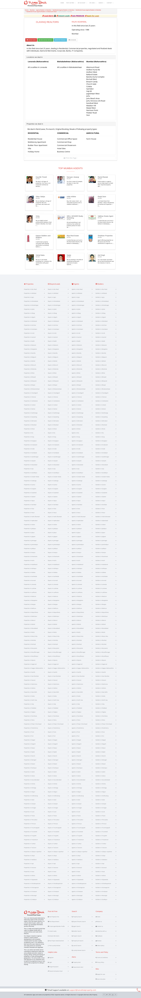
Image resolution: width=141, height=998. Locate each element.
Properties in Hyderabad (30, 520)
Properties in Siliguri (29, 792)
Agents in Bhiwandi (77, 381)
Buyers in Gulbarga (53, 480)
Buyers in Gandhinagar (54, 457)
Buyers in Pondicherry (54, 728)
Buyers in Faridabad (53, 453)
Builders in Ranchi (101, 756)
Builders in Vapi (100, 863)
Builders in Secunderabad (103, 780)
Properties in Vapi (29, 863)
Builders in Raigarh (101, 744)
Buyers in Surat (52, 811)
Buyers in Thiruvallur (53, 819)
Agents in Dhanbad (77, 425)
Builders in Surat (100, 811)
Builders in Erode (100, 449)
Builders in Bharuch (101, 365)
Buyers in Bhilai (52, 373)
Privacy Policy (100, 962)
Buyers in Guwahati (53, 492)
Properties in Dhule (29, 429)
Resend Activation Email (56, 971)
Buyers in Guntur (52, 484)
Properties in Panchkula (30, 716)
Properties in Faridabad (30, 453)
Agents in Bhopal (76, 385)
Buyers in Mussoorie (53, 648)
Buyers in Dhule (52, 429)
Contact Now (32, 40)
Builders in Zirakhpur (101, 899)
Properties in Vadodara (30, 859)
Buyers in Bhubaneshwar (55, 389)
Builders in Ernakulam (102, 445)
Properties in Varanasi (30, 867)
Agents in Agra (76, 297)
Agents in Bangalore (77, 349)
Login (50, 962)
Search (101, 3)
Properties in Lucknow (30, 588)
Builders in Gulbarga (101, 480)
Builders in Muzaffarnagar (103, 652)
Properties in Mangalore (30, 600)
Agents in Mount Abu (77, 636)
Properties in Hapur (29, 500)
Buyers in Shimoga (53, 788)
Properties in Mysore (29, 660)
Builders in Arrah (100, 333)
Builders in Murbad (101, 644)
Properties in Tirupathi (30, 835)
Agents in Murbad (77, 644)
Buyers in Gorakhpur (53, 472)
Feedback (99, 936)
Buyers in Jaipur (52, 532)
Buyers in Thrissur (53, 823)
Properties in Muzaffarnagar (31, 652)
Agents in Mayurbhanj (78, 612)
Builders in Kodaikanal (102, 564)
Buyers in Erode (52, 449)
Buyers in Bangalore (53, 349)
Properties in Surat (29, 811)
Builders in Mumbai (101, 640)
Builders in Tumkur (101, 843)
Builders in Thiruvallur (102, 819)
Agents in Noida (76, 696)
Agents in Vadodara (77, 859)
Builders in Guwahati (101, 492)
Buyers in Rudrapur (53, 768)
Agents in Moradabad (78, 628)
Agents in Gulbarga (77, 480)
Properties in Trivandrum (31, 839)
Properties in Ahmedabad (31, 301)
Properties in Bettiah (29, 361)
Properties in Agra (29, 297)
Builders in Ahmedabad (102, 301)
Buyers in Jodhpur (53, 548)
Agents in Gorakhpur (77, 472)
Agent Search (76, 926)
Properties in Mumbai (30, 640)
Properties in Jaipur (29, 532)
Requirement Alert (78, 967)
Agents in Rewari (76, 764)
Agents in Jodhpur (77, 548)
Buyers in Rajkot (52, 752)
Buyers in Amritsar (53, 325)
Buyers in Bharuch (53, 365)
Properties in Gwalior (29, 496)
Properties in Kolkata (29, 572)
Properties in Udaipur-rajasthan (32, 851)
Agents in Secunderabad (78, 780)
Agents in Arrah (76, 333)
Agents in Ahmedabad (78, 301)
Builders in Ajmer (100, 309)
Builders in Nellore (101, 688)
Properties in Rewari (29, 764)
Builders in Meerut (101, 620)
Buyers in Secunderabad (54, 780)
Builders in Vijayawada (102, 879)
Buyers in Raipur (52, 748)
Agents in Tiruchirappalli (78, 827)
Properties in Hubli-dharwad (32, 516)
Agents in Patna (76, 720)
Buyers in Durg (52, 437)
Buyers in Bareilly (52, 353)
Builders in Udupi (100, 855)
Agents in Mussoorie (77, 648)
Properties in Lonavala (30, 584)
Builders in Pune (100, 732)
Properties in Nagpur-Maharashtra (33, 668)
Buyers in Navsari (53, 680)
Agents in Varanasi (77, 867)
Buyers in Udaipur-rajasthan (55, 851)
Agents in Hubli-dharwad (78, 516)
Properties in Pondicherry (31, 728)
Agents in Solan (76, 800)
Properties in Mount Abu (30, 636)
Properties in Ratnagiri (30, 760)
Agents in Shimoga (77, 788)
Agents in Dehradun (77, 421)
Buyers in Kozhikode (53, 576)
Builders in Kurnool (101, 580)
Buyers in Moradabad (54, 628)
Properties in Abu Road (30, 289)
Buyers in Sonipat (53, 804)
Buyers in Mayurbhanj (54, 612)
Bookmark (73, 40)
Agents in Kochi (76, 560)
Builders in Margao (101, 604)
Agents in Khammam (77, 556)
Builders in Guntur (101, 484)
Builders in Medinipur (102, 616)
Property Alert (77, 962)
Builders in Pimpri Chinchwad (104, 724)
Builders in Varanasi (101, 867)
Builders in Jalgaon (101, 536)
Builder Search (77, 931)
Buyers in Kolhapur (53, 568)
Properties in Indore (29, 524)
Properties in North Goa (30, 700)
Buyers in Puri (52, 736)
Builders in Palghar (101, 712)
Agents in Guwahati (77, 492)
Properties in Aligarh (29, 317)
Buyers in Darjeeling (53, 417)
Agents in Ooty (76, 704)
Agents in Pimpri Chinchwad (79, 724)
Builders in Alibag (100, 313)
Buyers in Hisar (52, 508)
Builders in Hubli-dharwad (103, 516)
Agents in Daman (76, 409)
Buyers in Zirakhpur (53, 899)
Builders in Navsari (101, 680)
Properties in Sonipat (29, 804)
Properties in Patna (29, 720)
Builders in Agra (100, 297)
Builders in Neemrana (102, 684)
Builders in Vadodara (101, 859)
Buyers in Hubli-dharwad (55, 516)
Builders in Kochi (100, 560)
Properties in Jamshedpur (31, 544)
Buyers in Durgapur (53, 441)
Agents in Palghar (76, 712)
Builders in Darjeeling (102, 417)
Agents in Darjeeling (77, 417)
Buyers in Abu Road (53, 289)
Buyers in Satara (52, 776)
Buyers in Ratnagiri (53, 760)
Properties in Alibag (29, 313)
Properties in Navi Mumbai (31, 676)
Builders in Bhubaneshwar (103, 389)
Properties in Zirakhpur (30, 899)
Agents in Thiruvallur (77, 819)
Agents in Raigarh (76, 744)
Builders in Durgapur (101, 441)
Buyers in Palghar (53, 712)
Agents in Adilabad (77, 293)
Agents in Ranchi (76, 756)
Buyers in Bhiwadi (53, 377)
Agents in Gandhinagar (78, 457)
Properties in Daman (29, 409)
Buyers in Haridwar (53, 504)
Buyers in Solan (52, 800)
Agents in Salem (76, 772)
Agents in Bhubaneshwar (79, 389)
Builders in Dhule (100, 429)
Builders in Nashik (101, 672)
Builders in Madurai (101, 596)
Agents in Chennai (77, 397)
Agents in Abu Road (77, 289)
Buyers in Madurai (53, 596)
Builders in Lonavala (101, 584)
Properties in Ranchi (29, 756)
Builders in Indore (101, 524)
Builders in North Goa (102, 700)
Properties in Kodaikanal (30, 564)
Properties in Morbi (29, 632)
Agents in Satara (76, 776)
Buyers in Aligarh (52, 317)
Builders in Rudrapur (101, 768)
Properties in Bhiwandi (30, 381)
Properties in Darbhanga (30, 413)
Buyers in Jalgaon (52, 536)
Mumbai (32, 10)
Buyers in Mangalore (53, 600)
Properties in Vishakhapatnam (32, 883)
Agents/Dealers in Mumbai (43, 10)
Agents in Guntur (76, 484)
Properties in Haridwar (30, 504)
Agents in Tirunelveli (77, 831)
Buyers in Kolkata (52, 572)
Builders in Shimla (101, 784)
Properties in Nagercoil (30, 664)
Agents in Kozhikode (77, 576)
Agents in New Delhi (77, 692)
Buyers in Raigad (52, 740)
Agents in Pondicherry (78, 728)
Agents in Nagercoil (77, 664)
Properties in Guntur (29, 484)
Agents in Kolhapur (77, 568)
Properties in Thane (29, 815)
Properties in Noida (29, 696)
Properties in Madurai (30, 596)
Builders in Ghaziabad (102, 465)
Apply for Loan (101, 974)
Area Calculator (101, 979)
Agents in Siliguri (76, 792)
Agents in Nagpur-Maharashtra (80, 668)
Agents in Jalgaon (76, 536)
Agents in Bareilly (76, 353)
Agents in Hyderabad (77, 520)
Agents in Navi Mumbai (78, 676)
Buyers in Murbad (53, 644)
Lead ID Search (77, 945)
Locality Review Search (79, 950)
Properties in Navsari (29, 680)
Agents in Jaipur (76, 532)
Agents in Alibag (76, 313)
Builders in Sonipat (101, 804)
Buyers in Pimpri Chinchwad (55, 724)
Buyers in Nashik (52, 672)
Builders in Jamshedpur (102, 544)
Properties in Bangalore (30, 349)
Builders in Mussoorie (102, 648)
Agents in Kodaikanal (77, 564)
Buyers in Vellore (52, 875)
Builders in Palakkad (101, 708)
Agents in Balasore (77, 345)
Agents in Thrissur (77, 823)
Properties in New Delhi (30, 692)
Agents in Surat (76, 811)
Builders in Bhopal (101, 385)
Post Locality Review (54, 945)
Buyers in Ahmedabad (54, 301)
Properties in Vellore (29, 875)
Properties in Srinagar (30, 808)
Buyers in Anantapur (53, 329)
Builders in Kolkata (101, 572)
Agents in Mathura (77, 608)
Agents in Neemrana (77, 684)
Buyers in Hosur (52, 512)
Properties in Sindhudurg (31, 796)
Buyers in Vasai (52, 871)
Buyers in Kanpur (52, 552)
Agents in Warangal (77, 895)
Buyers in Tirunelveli (53, 831)
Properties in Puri (29, 736)
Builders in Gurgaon (101, 488)
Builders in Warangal (101, 895)
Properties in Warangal (30, 895)
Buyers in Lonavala (53, 584)
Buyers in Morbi (52, 632)
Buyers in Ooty (52, 704)
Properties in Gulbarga (30, 480)
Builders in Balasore (101, 345)
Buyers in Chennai (53, 397)
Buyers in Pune (52, 732)
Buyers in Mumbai (53, 640)
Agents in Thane (76, 815)
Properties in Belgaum (30, 357)
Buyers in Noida (52, 696)
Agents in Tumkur (76, 843)
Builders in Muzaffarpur (102, 656)
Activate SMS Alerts (53, 936)
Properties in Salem (29, 772)
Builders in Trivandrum (102, 839)
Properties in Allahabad (30, 321)
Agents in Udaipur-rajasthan (79, 851)
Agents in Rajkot (76, 752)
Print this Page (70, 158)
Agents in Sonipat (76, 804)
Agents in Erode (76, 449)
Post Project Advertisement (56, 941)
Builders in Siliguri (101, 792)
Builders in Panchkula (102, 716)
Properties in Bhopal (29, 385)
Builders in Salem (100, 772)
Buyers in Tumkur (53, 843)
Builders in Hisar (100, 508)
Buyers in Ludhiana (53, 592)
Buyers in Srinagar (53, 808)
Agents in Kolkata (76, 572)
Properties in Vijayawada (30, 879)
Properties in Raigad (29, 740)
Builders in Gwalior (101, 496)
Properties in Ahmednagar (31, 305)
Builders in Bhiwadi (101, 377)
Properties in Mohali (29, 624)
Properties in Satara (29, 776)
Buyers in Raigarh (53, 744)
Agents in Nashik (76, 672)
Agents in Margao (76, 604)
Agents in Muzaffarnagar (78, 652)
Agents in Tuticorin (77, 847)
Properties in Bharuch (30, 365)
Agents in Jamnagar (77, 540)
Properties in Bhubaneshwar (32, 389)
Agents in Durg (76, 437)
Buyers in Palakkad (53, 708)
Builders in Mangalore (102, 600)
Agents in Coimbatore (78, 401)
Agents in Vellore (76, 875)
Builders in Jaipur (100, 532)
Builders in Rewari (101, 764)
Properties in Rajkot (29, 752)
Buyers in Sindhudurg (54, 796)
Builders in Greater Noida (103, 476)
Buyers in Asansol (53, 337)
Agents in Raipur (76, 748)
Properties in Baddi (29, 341)
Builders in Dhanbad (101, 425)
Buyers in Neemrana (53, 684)
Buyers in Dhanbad (53, 425)
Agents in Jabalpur (77, 528)
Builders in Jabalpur (101, 528)
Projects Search (77, 936)
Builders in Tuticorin (101, 847)
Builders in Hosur (100, 512)
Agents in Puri (75, 736)
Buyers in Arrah (52, 333)
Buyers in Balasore (53, 345)
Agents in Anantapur (77, 329)
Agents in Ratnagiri (77, 760)
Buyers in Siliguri (52, 792)
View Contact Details (46, 40)
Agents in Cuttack (76, 405)
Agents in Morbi (76, 632)
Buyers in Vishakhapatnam (55, 883)
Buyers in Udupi (52, 855)
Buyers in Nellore (52, 688)
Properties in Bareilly (29, 353)
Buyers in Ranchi (52, 756)
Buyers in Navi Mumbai (54, 676)
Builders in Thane (100, 815)
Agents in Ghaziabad (77, 465)
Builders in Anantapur (102, 329)
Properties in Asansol (30, 337)
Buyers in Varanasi (53, 867)
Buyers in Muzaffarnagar (55, 652)
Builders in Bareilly (101, 353)
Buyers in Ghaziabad (53, 465)
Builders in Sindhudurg (102, 796)
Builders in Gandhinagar (102, 457)
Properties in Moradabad (31, 628)
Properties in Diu (28, 433)
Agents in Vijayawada (77, 879)
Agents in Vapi (76, 863)
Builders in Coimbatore (102, 401)
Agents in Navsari (76, 680)
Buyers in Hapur (52, 500)
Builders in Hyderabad (102, 520)
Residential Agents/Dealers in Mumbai (63, 10)
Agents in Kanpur (76, 552)
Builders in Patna (100, 720)
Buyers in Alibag (52, 313)
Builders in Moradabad (102, 628)
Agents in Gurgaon (77, 488)
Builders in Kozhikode (102, 576)
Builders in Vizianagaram (102, 887)
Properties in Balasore (30, 345)
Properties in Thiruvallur (30, 819)
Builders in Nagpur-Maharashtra (105, 668)
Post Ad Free (70, 3)
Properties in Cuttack (29, 405)
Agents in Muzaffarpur (78, 656)
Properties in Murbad (30, 644)
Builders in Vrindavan (101, 891)
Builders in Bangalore (101, 349)
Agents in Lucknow (77, 588)
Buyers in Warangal (53, 895)
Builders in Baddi (100, 341)
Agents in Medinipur (77, 616)
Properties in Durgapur (30, 441)
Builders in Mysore (101, 660)
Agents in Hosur (76, 512)
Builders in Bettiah (101, 361)
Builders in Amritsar (101, 325)
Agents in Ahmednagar (78, 305)
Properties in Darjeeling (30, 417)
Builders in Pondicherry (102, 728)
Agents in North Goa (77, 700)
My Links (92, 3)
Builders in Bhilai (100, 373)
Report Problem (60, 40)
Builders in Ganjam (101, 461)
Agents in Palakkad (77, 708)
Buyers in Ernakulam (53, 445)
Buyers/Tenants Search (79, 921)
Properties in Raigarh (30, 744)
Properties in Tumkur (30, 843)
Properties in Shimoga (30, 788)
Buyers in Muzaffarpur (54, 656)
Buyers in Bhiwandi (53, 381)
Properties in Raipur (29, 748)
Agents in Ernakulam (77, 445)
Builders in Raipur (101, 748)
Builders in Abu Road (101, 289)
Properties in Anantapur (30, 329)
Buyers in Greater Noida (54, 476)
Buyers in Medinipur (53, 616)
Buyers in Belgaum (53, 357)
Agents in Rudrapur (77, 768)
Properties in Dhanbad (30, 425)
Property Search (77, 916)
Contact (109, 3)
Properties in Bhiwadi (30, 377)
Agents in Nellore (76, 688)
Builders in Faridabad (101, 453)
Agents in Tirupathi (77, 835)
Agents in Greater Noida (78, 476)
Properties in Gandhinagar (31, 457)
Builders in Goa (100, 468)
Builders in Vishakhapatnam (103, 883)
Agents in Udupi (76, 855)
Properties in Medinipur (30, 616)
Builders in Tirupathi (101, 835)
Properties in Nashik (29, 672)
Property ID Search (78, 941)
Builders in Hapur (100, 500)
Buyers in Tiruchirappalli (54, 827)
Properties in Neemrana (30, 684)
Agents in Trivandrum (78, 839)
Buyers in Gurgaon (53, 488)
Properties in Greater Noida (31, 476)
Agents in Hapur (76, 500)
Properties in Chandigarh (31, 393)
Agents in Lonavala (77, 584)
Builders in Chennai (101, 397)
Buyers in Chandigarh (54, 393)
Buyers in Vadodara (53, 859)
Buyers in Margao (53, 604)
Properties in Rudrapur (30, 768)
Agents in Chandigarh (78, 393)
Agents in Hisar (76, 508)
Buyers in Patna (52, 720)
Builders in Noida (100, 696)
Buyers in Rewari (52, 764)
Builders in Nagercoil (101, 664)
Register (51, 957)
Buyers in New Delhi (53, 692)
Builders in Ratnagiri (101, 760)
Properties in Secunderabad (31, 780)
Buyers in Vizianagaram (54, 887)
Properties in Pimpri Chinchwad (32, 724)
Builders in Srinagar (101, 808)
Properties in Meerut (29, 620)
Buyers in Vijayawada (53, 879)
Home (62, 3)
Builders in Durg (100, 437)
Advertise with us (101, 931)
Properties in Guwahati (30, 492)
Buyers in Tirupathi (53, 835)
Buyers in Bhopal (52, 385)
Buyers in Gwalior (53, 496)
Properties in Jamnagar (30, 540)
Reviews (99, 941)
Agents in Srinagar (77, 808)
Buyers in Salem (52, 772)
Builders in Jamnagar (101, 540)
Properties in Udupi (29, 855)
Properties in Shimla (29, 784)
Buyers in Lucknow (53, 588)
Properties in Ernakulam (30, 445)
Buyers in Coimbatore (54, 401)
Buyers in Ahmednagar (54, 305)
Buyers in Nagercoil (53, 664)
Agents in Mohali (76, 624)
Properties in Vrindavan (30, 891)
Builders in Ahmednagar (102, 305)
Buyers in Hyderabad (53, 520)
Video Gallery (100, 945)
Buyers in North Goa (53, 700)
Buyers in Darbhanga (53, 413)
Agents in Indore (76, 524)
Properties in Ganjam (30, 461)
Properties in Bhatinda (30, 369)
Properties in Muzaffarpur (31, 656)
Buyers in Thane (52, 815)
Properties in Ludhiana (30, 592)
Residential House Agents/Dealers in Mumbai (88, 10)
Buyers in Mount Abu (53, 636)
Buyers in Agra (52, 297)
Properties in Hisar (29, 508)
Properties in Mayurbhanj (31, 612)
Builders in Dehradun (101, 421)
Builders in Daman (101, 409)
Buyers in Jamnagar (53, 540)
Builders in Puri (100, 736)
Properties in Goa (28, 468)
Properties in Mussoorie (30, 648)
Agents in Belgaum (77, 357)
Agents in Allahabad (77, 321)
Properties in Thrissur (30, 823)
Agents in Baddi (76, 341)
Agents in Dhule (76, 429)
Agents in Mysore (76, 660)
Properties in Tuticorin (30, 847)
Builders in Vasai (100, 871)
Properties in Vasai (29, 871)
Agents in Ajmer (76, 309)
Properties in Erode (29, 449)
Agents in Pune (76, 732)
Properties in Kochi (29, 560)
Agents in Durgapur (77, 441)
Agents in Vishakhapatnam (79, 883)
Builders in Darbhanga (102, 413)
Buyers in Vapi (52, 863)
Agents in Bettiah (76, 361)
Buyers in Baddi (52, 341)
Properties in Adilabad (30, 293)
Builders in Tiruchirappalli (103, 827)
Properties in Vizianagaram (31, 887)
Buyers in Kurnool (53, 580)
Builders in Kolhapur (101, 568)
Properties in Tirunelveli (30, 831)
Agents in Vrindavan (77, 891)
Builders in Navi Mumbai (102, 676)
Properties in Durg (29, 437)
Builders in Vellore (101, 875)
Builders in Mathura (101, 608)
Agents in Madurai (77, 596)
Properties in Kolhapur (30, 568)
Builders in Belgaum (101, 357)
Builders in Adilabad (101, 293)
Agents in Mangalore (77, 600)
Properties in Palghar (29, 712)
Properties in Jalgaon (29, 536)
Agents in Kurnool (77, 580)
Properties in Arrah (29, 333)
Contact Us (100, 926)
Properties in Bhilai (29, 373)
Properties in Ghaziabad (30, 465)
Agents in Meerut (76, 620)
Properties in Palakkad (30, 708)
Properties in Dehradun (30, 421)
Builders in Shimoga (101, 788)
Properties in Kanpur (29, 552)
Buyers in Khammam (53, 556)
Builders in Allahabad (101, 321)
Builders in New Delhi (102, 692)
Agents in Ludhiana (77, 592)
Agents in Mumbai (77, 640)
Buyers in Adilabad (53, 293)
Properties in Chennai (30, 397)
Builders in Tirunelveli (102, 831)
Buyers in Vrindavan (53, 891)
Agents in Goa (75, 468)
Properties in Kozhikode (30, 576)
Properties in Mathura (30, 608)
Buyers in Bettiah (52, 361)
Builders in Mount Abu (102, 636)
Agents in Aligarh (76, 317)
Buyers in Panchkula (53, 716)
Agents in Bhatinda (77, 369)
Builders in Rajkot (100, 752)
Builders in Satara (100, 776)
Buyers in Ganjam (53, 461)
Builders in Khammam (102, 556)
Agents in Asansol (76, 337)
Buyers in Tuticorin (53, 847)
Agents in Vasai (76, 871)
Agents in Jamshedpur (78, 544)
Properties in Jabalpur (30, 528)
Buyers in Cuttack (52, 405)
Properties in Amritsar (30, 325)
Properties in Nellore (29, 688)
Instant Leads (52, 931)
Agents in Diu (75, 433)
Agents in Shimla (76, 784)
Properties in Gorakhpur (30, 472)
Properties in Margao (29, 604)
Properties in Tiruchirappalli (31, 827)
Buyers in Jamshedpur (54, 544)
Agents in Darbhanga (77, 413)
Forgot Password (53, 966)
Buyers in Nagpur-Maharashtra (56, 668)
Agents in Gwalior (76, 496)
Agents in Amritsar (77, 325)
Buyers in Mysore (52, 660)
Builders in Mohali (101, 624)
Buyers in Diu (51, 433)
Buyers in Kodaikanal (53, 564)
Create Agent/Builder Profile (57, 926)
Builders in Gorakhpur (102, 472)
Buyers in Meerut (52, 620)
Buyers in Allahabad (53, 321)
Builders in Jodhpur (101, 548)
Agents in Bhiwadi (77, 377)
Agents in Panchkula (77, 716)
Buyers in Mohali (52, 624)
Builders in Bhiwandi (101, 381)
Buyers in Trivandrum (54, 839)
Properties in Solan (29, 800)
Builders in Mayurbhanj (102, 612)
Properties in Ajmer (29, 309)
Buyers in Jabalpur (53, 528)
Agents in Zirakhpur (77, 899)
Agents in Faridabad (77, 453)
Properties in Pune (29, 732)
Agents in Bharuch (77, 365)
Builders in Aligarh (101, 317)
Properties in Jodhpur (30, 548)
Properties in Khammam (30, 556)
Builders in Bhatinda (101, 369)
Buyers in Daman (52, 409)
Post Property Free (54, 916)
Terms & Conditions (102, 957)
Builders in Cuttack (101, 405)
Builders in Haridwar (101, 504)
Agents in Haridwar (77, 504)
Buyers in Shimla (52, 784)
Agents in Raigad (76, 740)
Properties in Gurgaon (30, 488)
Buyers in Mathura (53, 608)
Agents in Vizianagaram (78, 887)
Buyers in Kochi (52, 560)
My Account (81, 3)
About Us (99, 921)
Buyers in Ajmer (52, 309)
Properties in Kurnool (30, 580)
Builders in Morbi (100, 632)
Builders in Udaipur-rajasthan (104, 851)
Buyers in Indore (52, 524)
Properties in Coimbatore (31, 401)
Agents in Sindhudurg (78, 796)
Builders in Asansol (101, 337)
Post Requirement (54, 921)
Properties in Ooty (29, 704)
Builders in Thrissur (101, 823)
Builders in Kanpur (101, 552)
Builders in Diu (100, 433)
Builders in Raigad (101, 740)
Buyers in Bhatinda (53, 369)
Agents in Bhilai (76, 373)
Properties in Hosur (29, 512)
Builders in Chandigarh (102, 393)
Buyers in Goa (51, 468)
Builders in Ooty (100, 704)
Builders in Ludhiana (101, 592)
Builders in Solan (100, 800)
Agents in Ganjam (76, 461)
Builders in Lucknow (101, 588)
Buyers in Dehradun (53, 421)
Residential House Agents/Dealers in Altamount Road (41, 11)
